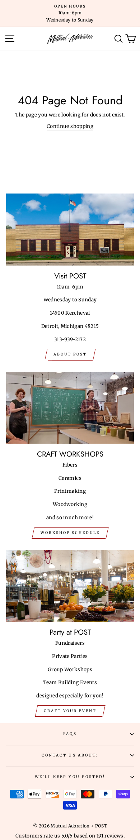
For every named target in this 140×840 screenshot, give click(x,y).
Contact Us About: (70, 755)
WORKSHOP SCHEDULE (70, 532)
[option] (70, 13)
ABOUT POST (70, 354)
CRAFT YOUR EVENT (70, 710)
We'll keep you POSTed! (70, 776)
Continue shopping (70, 126)
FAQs (69, 733)
